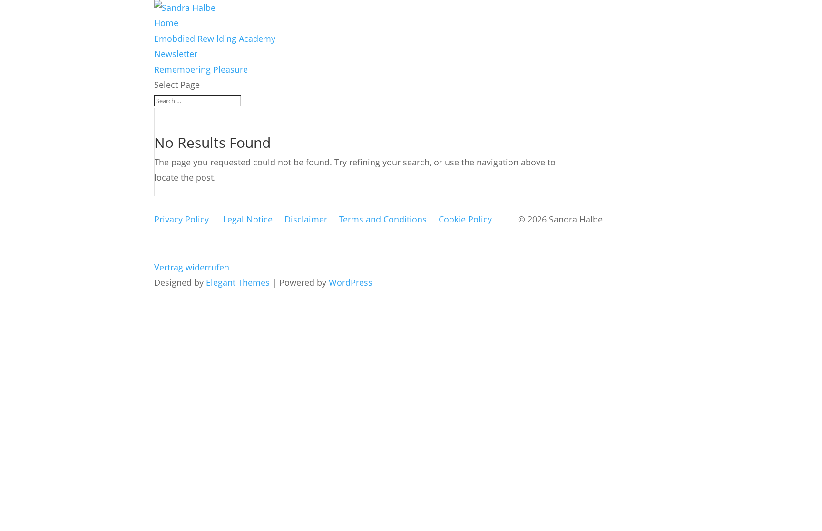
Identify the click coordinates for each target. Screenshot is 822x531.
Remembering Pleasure (201, 69)
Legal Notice (248, 219)
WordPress (350, 282)
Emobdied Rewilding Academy (214, 38)
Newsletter (175, 53)
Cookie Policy (465, 219)
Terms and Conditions (383, 219)
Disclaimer (305, 219)
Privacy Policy (181, 219)
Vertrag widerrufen (191, 267)
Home (166, 23)
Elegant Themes (238, 282)
